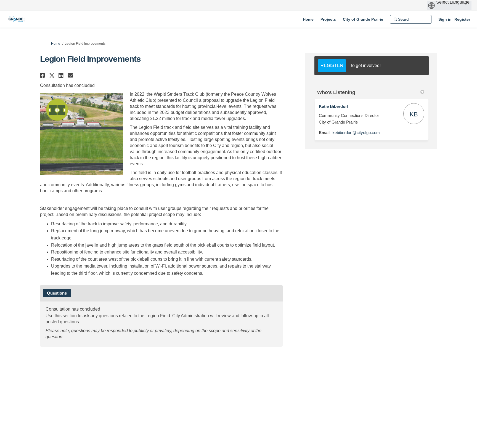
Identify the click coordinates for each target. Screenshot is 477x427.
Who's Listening (336, 92)
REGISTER (331, 65)
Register (462, 19)
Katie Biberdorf (333, 106)
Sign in (445, 19)
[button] (43, 75)
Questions (57, 293)
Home (55, 44)
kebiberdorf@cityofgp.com (356, 132)
